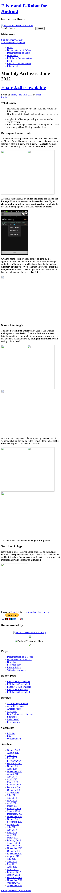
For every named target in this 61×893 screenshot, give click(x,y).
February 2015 (14, 784)
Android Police (14, 709)
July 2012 (11, 859)
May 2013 (12, 832)
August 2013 (13, 824)
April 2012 (12, 867)
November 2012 (14, 848)
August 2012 (13, 856)
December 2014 (14, 787)
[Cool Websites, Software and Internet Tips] (30, 637)
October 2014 (13, 790)
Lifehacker (12, 716)
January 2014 (13, 811)
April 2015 (12, 779)
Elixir (13, 612)
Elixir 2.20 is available (23, 87)
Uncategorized (14, 738)
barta (38, 94)
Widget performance (16, 670)
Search (4, 28)
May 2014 (12, 800)
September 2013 (14, 822)
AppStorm (12, 711)
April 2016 (12, 768)
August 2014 (13, 792)
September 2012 (14, 853)
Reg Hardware (14, 722)
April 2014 (12, 803)
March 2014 (13, 806)
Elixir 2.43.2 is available (18, 681)
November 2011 (14, 880)
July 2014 (11, 795)
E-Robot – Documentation (19, 58)
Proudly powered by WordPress (16, 890)
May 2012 (12, 864)
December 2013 (14, 814)
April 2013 (12, 835)
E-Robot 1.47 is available (19, 684)
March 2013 (13, 837)
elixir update (30, 612)
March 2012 (13, 869)
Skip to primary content (12, 40)
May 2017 (12, 758)
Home (10, 47)
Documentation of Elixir (18, 53)
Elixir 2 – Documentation (19, 63)
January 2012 (13, 875)
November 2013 (14, 816)
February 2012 (14, 872)
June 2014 (12, 798)
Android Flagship (15, 706)
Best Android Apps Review (20, 714)
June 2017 (12, 755)
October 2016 (13, 766)
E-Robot (11, 733)
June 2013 (12, 829)
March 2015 (13, 782)
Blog (9, 61)
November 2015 (14, 771)
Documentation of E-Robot (20, 50)
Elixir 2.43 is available (17, 689)
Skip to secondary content (13, 42)
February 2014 (14, 808)
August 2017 (13, 753)
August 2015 (13, 774)
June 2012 (12, 861)
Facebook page (14, 664)
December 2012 (14, 845)
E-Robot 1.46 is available (19, 687)
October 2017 (13, 750)
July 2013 (11, 827)
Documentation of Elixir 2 (19, 659)
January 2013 (13, 843)
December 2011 (14, 877)
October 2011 (13, 883)
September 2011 (14, 885)
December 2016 (14, 763)
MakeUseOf (13, 719)
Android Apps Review (17, 703)
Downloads (12, 55)
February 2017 (14, 761)
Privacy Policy (14, 66)
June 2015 (12, 776)
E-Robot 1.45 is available (19, 692)
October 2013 (13, 819)
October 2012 (13, 851)
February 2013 (14, 840)
